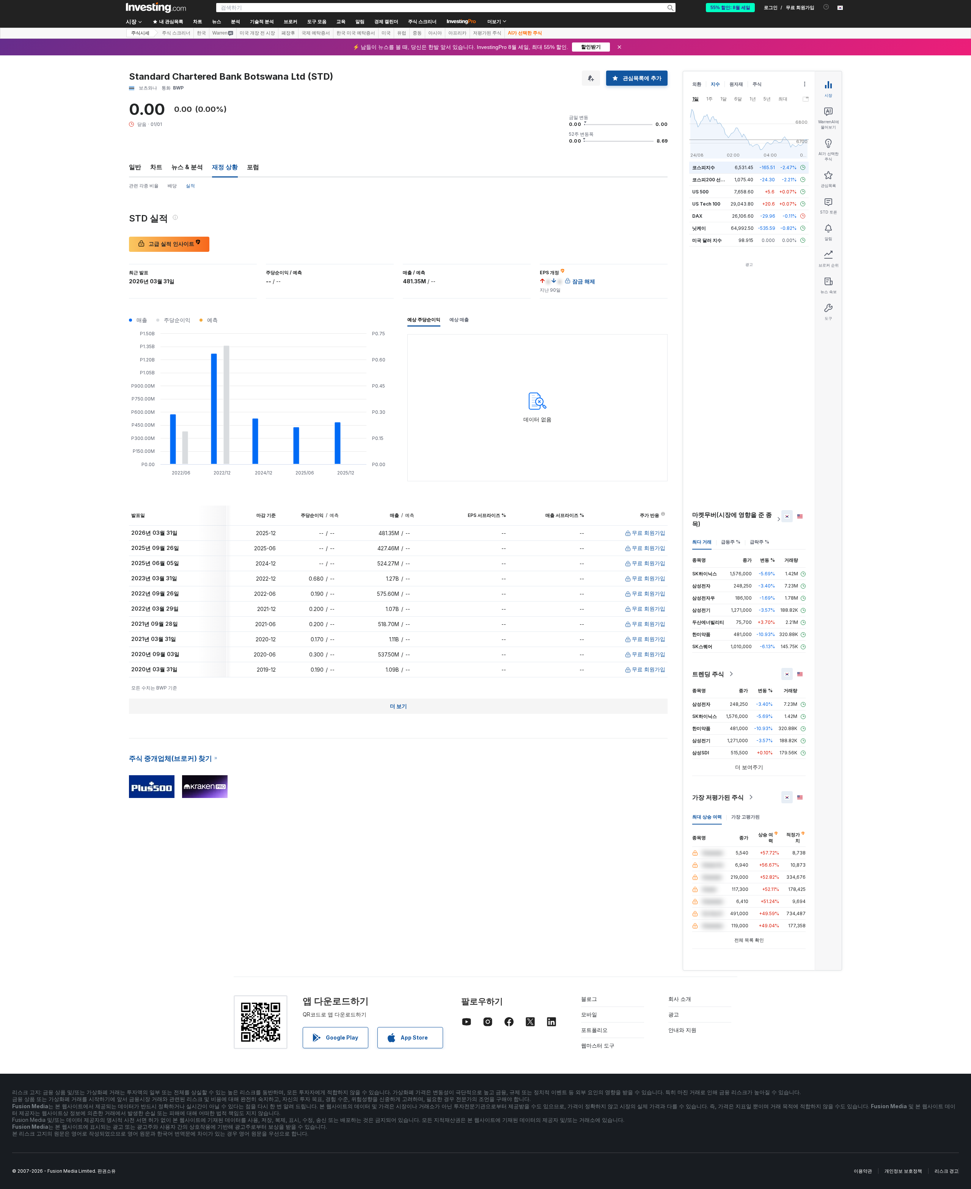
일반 (135, 167)
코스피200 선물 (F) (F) (716, 179)
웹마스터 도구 (597, 1045)
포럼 (253, 167)
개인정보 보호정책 (903, 1171)
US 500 (700, 192)
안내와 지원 (682, 1030)
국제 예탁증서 (316, 33)
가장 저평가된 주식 (718, 797)
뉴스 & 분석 (187, 167)
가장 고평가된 (745, 817)
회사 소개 (679, 999)
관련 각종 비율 (144, 185)
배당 (172, 185)
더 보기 (398, 706)
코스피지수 (703, 167)
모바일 (589, 1014)
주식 (757, 84)
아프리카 (457, 33)
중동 (417, 33)
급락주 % (759, 542)
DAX (697, 216)
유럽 (401, 33)
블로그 (589, 999)
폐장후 (288, 33)
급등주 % (730, 542)
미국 (386, 33)
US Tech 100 (706, 204)
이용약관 (863, 1171)
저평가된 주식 (487, 33)
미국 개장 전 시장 (257, 33)
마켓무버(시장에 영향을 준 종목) (732, 519)
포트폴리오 (594, 1030)
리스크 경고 (946, 1171)
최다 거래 (702, 542)
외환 (696, 84)
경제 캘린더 (386, 21)
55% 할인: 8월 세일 (730, 7)
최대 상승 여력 (707, 817)
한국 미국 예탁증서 (355, 33)
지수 (715, 84)
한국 (201, 33)
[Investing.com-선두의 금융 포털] (156, 7)
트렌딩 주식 (708, 674)
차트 (156, 167)
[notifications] (826, 7)
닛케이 (699, 228)
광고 (673, 1014)
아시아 (435, 33)
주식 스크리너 (422, 21)
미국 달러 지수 (707, 240)
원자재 (736, 84)
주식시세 (140, 33)
